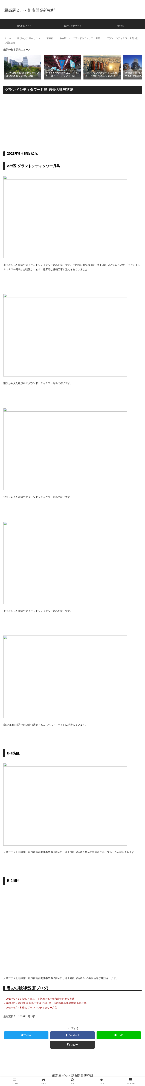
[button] (135, 66)
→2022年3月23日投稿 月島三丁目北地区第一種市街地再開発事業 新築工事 (44, 1003)
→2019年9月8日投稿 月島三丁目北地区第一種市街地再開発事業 (38, 998)
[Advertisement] (72, 121)
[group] (22, 66)
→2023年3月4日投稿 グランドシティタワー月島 (30, 1007)
